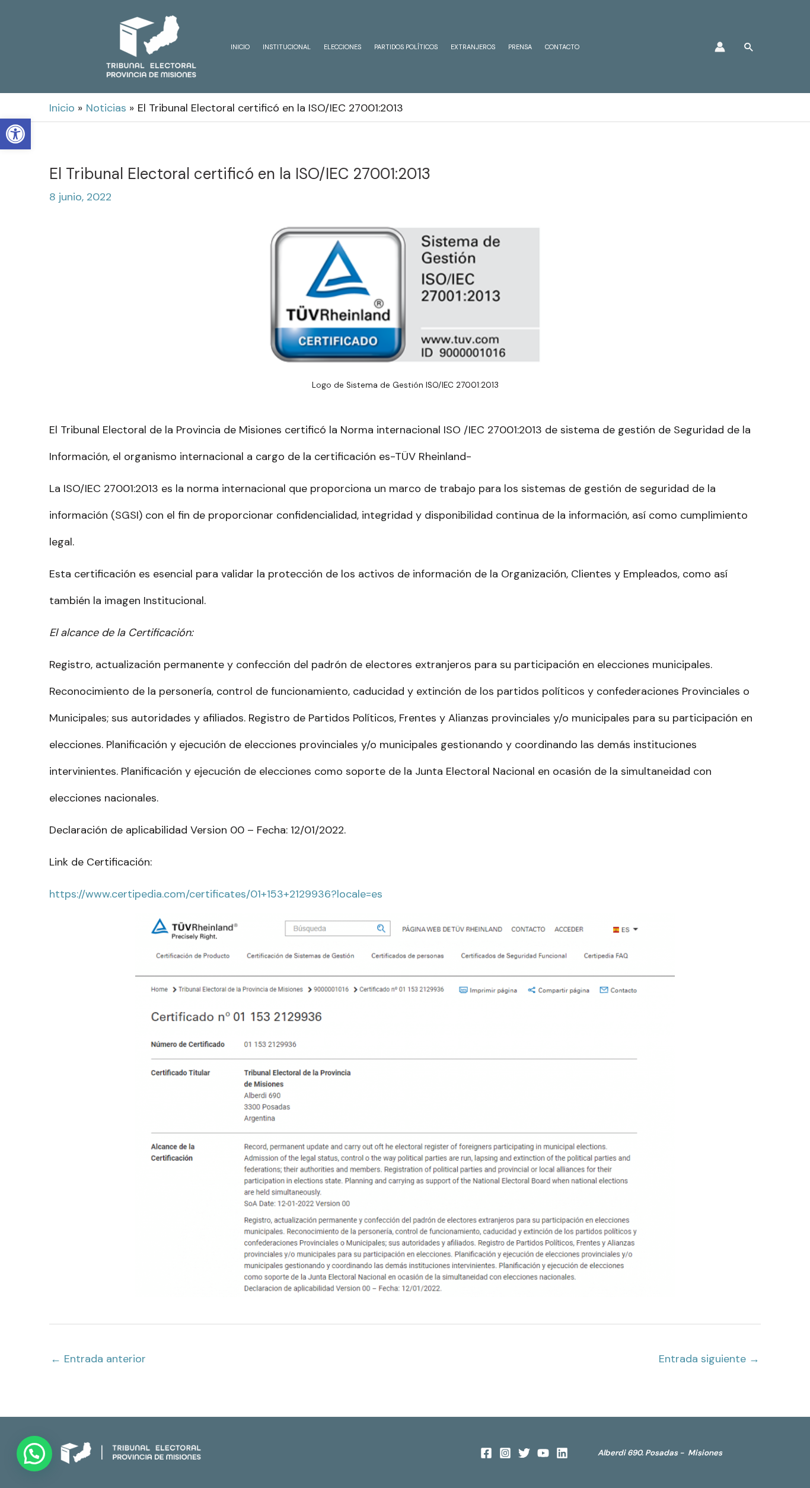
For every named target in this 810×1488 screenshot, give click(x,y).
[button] (34, 1453)
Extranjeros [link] (473, 47)
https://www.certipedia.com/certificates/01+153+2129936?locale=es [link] (215, 894)
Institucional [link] (287, 47)
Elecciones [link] (342, 47)
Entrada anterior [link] (98, 1359)
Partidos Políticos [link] (406, 47)
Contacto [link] (562, 47)
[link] (15, 134)
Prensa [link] (520, 47)
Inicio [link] (240, 47)
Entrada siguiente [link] (709, 1359)
